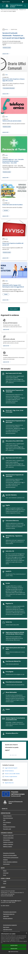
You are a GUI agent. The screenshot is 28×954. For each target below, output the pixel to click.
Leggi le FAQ (6, 916)
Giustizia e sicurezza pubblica (10, 855)
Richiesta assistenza (8, 918)
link (1, 942)
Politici (4, 824)
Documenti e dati (7, 829)
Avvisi (6, 29)
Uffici (4, 820)
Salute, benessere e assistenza (10, 862)
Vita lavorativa (6, 840)
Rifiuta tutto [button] (14, 948)
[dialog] (14, 943)
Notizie (4, 871)
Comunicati (5, 873)
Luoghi (4, 881)
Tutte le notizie (13, 309)
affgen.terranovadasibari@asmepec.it (12, 901)
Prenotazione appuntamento (9, 912)
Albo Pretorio (6, 927)
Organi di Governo (7, 816)
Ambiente (5, 859)
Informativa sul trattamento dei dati (11, 931)
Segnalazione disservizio (8, 914)
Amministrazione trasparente (10, 925)
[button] (14, 951)
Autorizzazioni (6, 864)
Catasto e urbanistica (8, 844)
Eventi (4, 883)
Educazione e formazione (9, 853)
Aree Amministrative (8, 818)
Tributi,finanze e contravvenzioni (10, 857)
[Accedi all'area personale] (22, 1)
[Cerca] (25, 6)
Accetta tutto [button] (14, 945)
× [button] (26, 933)
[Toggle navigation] (3, 6)
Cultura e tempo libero (8, 838)
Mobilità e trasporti (7, 846)
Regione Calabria (6, 1)
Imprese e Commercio (8, 842)
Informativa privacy (7, 929)
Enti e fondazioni (7, 822)
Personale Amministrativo (9, 827)
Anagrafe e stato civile (8, 835)
